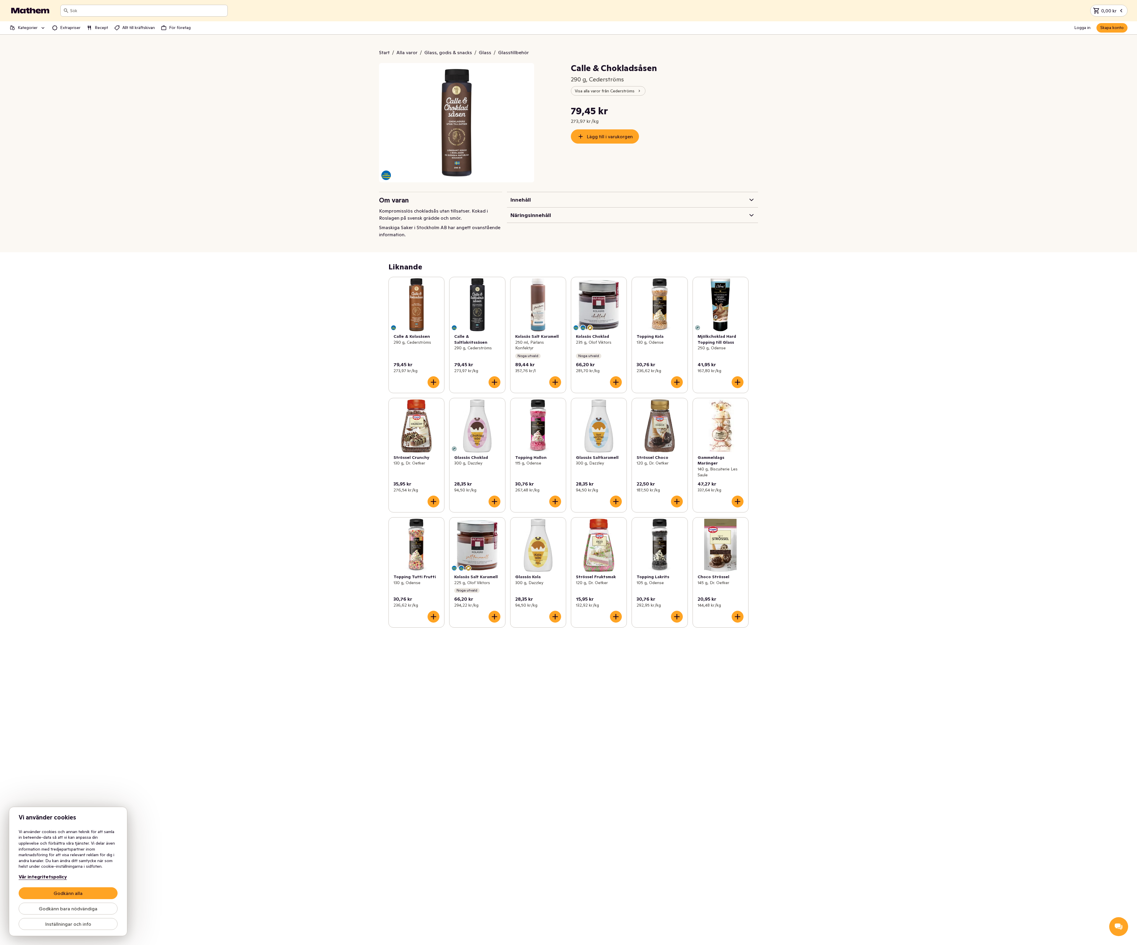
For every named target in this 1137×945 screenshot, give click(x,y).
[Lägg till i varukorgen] (433, 382)
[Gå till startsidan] (30, 11)
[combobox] (147, 10)
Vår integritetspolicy (43, 877)
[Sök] (66, 11)
